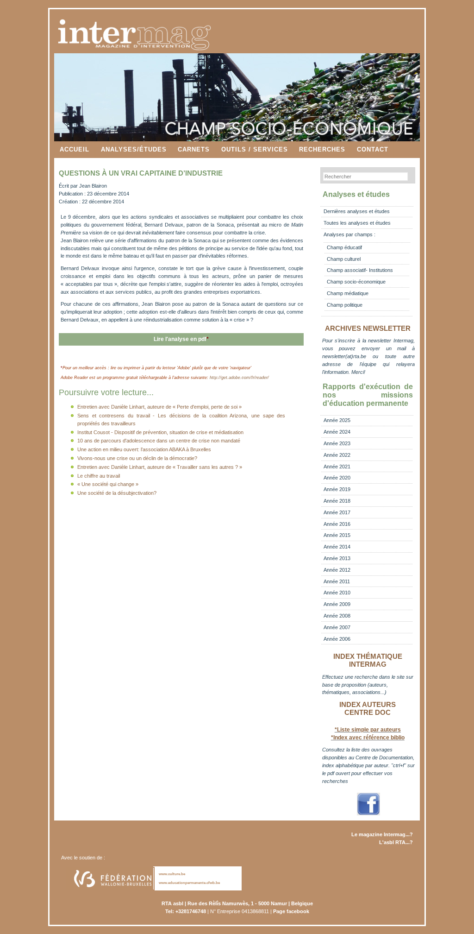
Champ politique (344, 305)
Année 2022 (337, 455)
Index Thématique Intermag (367, 660)
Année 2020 (337, 477)
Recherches (322, 149)
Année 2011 (337, 581)
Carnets (194, 149)
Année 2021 (337, 466)
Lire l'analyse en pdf (181, 339)
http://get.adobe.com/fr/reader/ (239, 377)
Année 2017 (337, 512)
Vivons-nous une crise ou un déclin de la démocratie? (137, 458)
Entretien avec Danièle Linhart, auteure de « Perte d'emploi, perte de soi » (159, 407)
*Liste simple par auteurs (368, 729)
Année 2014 (337, 546)
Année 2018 (337, 501)
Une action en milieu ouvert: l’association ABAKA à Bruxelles (144, 449)
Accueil (74, 149)
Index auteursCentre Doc (367, 708)
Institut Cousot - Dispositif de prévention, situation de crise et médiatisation (160, 432)
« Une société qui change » (107, 484)
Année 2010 (337, 592)
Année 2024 (337, 432)
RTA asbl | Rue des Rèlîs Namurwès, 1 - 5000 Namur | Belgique (237, 903)
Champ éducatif (344, 247)
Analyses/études (134, 149)
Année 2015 (337, 535)
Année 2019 (337, 489)
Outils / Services (254, 149)
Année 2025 (337, 420)
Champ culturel (344, 259)
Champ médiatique (347, 293)
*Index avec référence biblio (368, 737)
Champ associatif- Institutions (360, 270)
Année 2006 (337, 639)
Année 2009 (337, 604)
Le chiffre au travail (98, 476)
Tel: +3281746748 (185, 911)
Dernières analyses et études (357, 211)
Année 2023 (337, 443)
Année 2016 (337, 524)
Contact (372, 149)
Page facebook (291, 911)
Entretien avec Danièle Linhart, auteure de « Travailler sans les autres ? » (159, 467)
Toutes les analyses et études (357, 223)
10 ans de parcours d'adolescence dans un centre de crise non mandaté (158, 440)
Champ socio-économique (356, 281)
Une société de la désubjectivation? (116, 493)
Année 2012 (337, 570)
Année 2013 (337, 558)
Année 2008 (337, 615)
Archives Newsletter (368, 328)
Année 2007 (337, 627)
